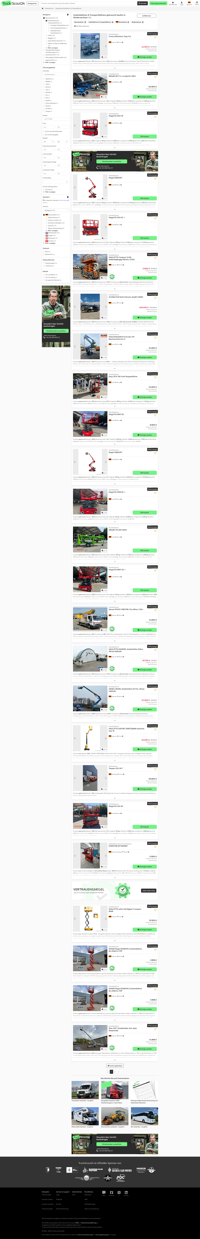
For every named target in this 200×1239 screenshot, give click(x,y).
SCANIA (49, 109)
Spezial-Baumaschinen (57, 41)
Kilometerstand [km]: (49, 146)
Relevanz (147, 16)
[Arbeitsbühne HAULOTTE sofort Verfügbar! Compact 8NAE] (90, 918)
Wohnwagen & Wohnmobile (56, 57)
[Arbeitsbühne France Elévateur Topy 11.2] (90, 46)
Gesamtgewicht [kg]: (49, 162)
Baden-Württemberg (56, 228)
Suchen (143, 3)
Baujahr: (45, 138)
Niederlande (53, 233)
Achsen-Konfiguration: (50, 187)
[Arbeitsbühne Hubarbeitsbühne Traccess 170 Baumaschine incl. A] (90, 346)
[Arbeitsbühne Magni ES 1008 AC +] (90, 501)
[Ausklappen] (114, 68)
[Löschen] (85, 22)
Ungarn (52, 235)
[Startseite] (42, 8)
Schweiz (52, 241)
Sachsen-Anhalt (54, 220)
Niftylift (49, 92)
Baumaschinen (52, 18)
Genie (48, 87)
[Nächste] (105, 46)
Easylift (48, 100)
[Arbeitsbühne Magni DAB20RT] (90, 187)
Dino (48, 98)
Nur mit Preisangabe (51, 135)
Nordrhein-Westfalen (56, 223)
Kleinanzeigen (51, 263)
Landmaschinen (52, 55)
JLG (48, 90)
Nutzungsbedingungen (102, 1234)
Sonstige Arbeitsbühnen (60, 25)
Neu (47, 252)
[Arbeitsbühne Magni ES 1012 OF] (90, 125)
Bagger (52, 38)
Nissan (48, 106)
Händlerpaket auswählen (56, 331)
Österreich (53, 238)
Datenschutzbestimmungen (85, 1234)
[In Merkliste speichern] (155, 37)
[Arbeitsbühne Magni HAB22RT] (90, 462)
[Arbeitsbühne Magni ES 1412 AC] (90, 816)
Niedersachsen (54, 217)
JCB (48, 84)
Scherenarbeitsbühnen (59, 28)
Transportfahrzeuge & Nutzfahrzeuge (53, 51)
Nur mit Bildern (52, 275)
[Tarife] (56, 312)
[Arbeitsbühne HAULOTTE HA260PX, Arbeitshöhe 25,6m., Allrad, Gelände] (90, 659)
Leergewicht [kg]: (48, 170)
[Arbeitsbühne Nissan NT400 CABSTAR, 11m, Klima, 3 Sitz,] (90, 619)
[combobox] (56, 210)
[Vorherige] (75, 46)
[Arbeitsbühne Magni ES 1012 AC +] (90, 227)
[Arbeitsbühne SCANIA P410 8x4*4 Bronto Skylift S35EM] (90, 306)
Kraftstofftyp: (47, 178)
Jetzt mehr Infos (148, 891)
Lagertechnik (51, 60)
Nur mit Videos (51, 277)
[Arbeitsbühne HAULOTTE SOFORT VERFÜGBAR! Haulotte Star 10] (90, 738)
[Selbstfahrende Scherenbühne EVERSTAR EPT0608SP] (90, 855)
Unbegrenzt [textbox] (50, 210)
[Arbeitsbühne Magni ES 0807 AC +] (90, 579)
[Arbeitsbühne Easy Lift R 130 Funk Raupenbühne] (90, 386)
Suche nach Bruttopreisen (53, 131)
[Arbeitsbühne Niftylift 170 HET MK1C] (90, 539)
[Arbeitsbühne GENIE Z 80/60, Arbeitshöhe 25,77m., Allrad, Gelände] (90, 698)
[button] (197, 3)
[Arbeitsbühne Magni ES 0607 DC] (90, 424)
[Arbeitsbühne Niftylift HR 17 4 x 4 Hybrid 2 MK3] (90, 86)
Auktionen (50, 266)
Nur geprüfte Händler (53, 280)
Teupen (49, 111)
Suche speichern (115, 1066)
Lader (51, 35)
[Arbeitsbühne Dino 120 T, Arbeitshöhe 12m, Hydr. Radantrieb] (90, 1038)
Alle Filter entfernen (82, 26)
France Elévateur (52, 103)
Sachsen (52, 226)
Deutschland (54, 215)
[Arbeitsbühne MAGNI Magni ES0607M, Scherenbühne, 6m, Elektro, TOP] (90, 958)
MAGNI (49, 81)
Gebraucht (50, 254)
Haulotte (49, 79)
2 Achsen (49, 190)
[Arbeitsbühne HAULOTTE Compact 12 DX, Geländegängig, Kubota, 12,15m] (90, 267)
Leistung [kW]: (47, 154)
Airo (48, 95)
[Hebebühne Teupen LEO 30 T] (90, 778)
